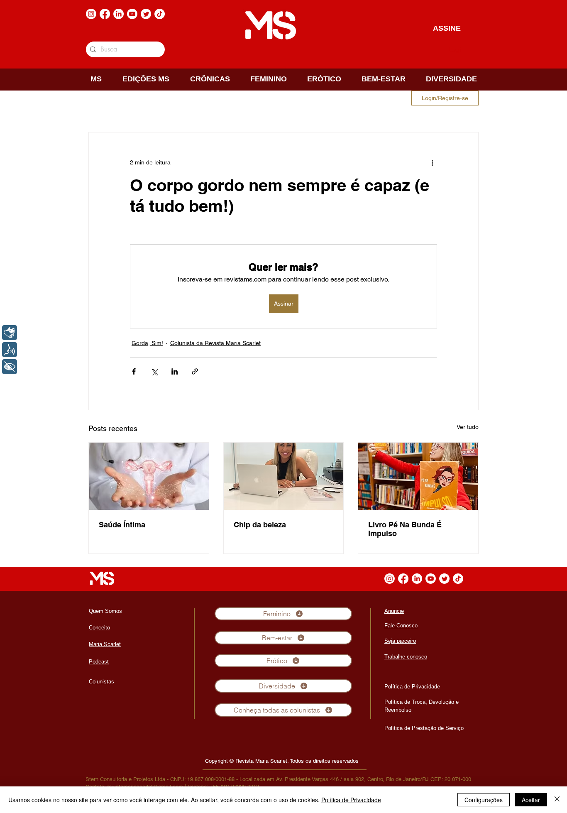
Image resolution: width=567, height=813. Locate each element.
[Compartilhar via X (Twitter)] (154, 371)
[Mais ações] (432, 162)
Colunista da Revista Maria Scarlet (215, 343)
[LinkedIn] (118, 14)
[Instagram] (91, 14)
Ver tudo (468, 427)
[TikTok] (159, 14)
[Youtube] (132, 14)
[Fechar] (557, 799)
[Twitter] (146, 14)
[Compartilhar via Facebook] (134, 371)
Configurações (483, 800)
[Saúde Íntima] (149, 476)
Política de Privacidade (351, 800)
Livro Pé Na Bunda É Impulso (405, 529)
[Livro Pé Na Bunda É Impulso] (418, 476)
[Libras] (9, 332)
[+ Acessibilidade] (9, 366)
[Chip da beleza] (284, 476)
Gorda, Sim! (147, 343)
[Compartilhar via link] (195, 371)
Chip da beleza (260, 524)
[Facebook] (105, 14)
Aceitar (531, 800)
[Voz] (9, 349)
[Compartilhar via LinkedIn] (174, 371)
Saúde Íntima (122, 524)
